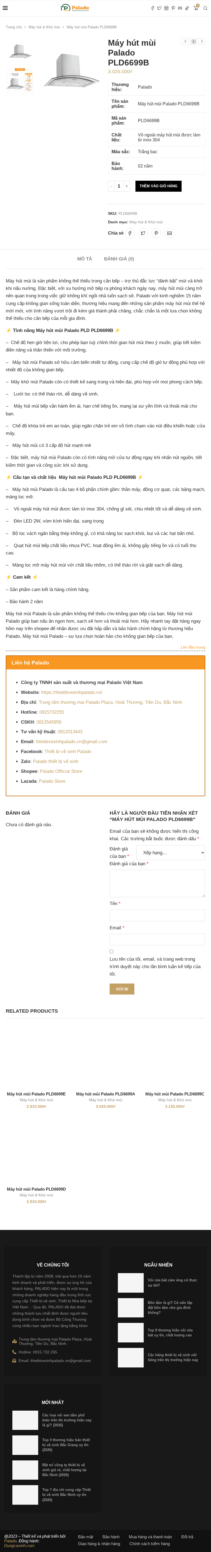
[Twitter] (159, 8)
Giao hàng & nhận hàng (99, 1543)
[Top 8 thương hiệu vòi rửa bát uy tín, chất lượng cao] (131, 1332)
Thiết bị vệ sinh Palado (68, 751)
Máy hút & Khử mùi (44, 27)
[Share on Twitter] (143, 233)
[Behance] (180, 8)
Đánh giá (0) (119, 259)
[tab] (85, 259)
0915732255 (51, 712)
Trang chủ (14, 27)
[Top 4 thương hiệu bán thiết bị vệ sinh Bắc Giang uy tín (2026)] (25, 1445)
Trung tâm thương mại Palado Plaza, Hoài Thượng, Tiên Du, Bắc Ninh (110, 702)
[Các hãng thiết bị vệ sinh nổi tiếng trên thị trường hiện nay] (131, 1357)
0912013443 (70, 731)
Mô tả (84, 259)
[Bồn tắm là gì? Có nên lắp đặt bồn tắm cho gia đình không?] (131, 1308)
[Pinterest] (173, 8)
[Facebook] (153, 8)
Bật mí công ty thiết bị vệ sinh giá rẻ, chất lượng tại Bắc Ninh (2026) (64, 1470)
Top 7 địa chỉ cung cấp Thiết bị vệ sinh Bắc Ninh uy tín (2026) (66, 1495)
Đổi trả (187, 1536)
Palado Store (52, 781)
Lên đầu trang (193, 647)
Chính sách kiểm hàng (149, 1543)
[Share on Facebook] (130, 233)
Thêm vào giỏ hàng (158, 186)
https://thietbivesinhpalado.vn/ (71, 692)
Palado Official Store (61, 771)
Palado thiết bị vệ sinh (55, 761)
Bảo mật (85, 1536)
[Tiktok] (187, 8)
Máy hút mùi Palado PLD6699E (36, 1094)
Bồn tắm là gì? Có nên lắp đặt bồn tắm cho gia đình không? (170, 1308)
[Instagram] (166, 8)
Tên (115, 903)
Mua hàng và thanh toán (150, 1536)
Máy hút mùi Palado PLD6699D (36, 1189)
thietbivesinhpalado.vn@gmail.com (71, 741)
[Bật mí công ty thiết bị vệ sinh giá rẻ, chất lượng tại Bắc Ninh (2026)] (25, 1470)
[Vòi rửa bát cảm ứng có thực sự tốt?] (131, 1283)
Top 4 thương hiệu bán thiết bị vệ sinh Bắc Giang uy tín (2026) (66, 1445)
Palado (10, 1541)
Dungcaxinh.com (19, 1545)
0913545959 (49, 722)
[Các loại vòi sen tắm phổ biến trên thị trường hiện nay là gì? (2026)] (25, 1420)
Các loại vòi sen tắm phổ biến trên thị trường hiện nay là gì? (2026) (66, 1420)
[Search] (205, 8)
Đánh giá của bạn (119, 852)
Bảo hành (111, 1536)
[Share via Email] (169, 233)
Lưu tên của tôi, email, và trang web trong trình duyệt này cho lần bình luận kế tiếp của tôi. (155, 967)
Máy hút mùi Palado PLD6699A (105, 1094)
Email (117, 927)
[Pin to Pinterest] (156, 233)
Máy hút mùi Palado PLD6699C (174, 1094)
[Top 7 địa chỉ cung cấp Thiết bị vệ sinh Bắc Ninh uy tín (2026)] (25, 1495)
